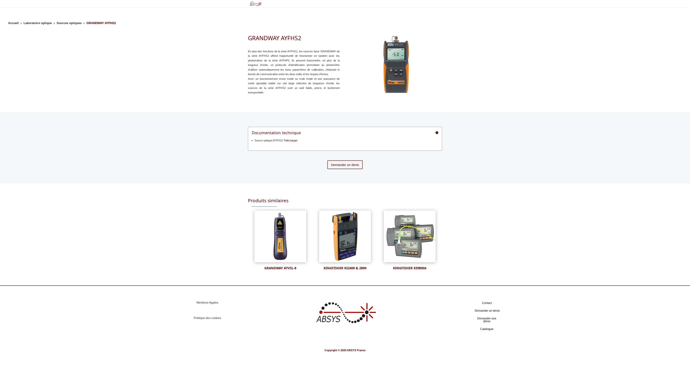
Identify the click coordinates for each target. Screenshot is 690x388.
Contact (487, 302)
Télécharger (291, 140)
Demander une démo (486, 320)
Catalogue (486, 329)
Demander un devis (345, 165)
